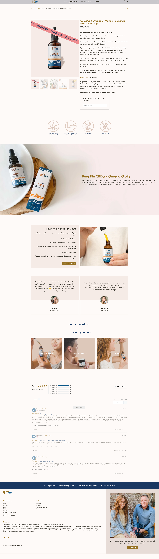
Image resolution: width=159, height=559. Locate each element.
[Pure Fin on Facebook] (4, 538)
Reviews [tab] (35, 399)
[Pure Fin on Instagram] (6, 538)
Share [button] (35, 429)
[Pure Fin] (35, 1)
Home (32, 8)
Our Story (5, 505)
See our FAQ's (69, 263)
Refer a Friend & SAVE (9, 516)
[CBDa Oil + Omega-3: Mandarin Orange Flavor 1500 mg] (55, 48)
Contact (5, 510)
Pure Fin (9, 545)
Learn (4, 507)
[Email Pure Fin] (9, 538)
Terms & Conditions (41, 507)
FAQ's (4, 509)
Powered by (120, 400)
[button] (123, 429)
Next (126, 8)
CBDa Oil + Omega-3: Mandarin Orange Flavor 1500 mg (45, 425)
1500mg (38, 8)
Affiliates (5, 514)
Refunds (38, 505)
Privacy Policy (40, 509)
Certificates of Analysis (9, 512)
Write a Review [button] (121, 386)
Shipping (38, 503)
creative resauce (18, 545)
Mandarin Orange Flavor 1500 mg (40, 469)
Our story (132, 548)
